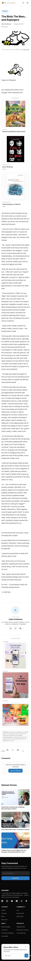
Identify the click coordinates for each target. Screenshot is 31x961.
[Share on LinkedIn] (19, 751)
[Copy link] (24, 751)
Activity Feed (20, 913)
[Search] (23, 3)
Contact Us (4, 930)
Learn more (26, 49)
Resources (4, 919)
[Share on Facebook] (8, 751)
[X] (22, 902)
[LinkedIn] (18, 902)
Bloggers (5, 11)
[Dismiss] (27, 947)
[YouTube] (13, 902)
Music (3, 916)
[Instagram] (8, 902)
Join (18, 910)
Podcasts (4, 913)
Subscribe (27, 955)
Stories (3, 910)
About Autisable (5, 927)
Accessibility (4, 936)
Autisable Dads (21, 927)
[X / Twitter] (15, 628)
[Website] (11, 628)
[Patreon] (27, 902)
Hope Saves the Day (22, 930)
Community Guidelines (7, 933)
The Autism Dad (21, 933)
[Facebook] (20, 628)
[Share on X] (14, 751)
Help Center (20, 916)
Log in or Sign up (15, 770)
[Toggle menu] (28, 3)
